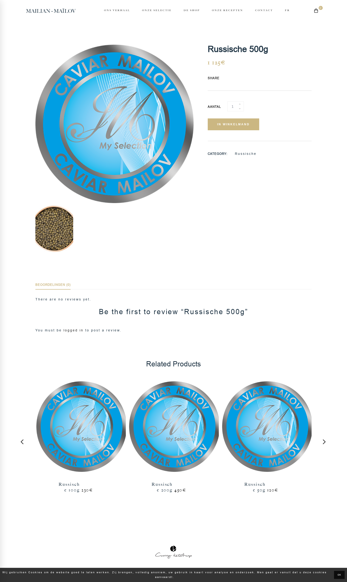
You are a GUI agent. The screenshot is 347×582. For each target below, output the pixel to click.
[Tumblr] (242, 78)
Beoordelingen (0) (53, 285)
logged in (73, 330)
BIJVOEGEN (80, 427)
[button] (22, 442)
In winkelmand (233, 124)
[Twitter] (234, 78)
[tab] (53, 285)
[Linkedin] (247, 78)
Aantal (214, 107)
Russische (246, 154)
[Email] (251, 78)
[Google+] (238, 78)
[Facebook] (229, 78)
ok (339, 575)
